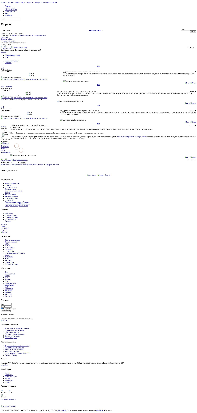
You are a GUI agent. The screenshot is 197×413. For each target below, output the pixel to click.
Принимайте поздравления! (14, 334)
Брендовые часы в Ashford (14, 349)
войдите (13, 35)
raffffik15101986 (6, 87)
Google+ (4, 230)
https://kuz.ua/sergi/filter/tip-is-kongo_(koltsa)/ (132, 137)
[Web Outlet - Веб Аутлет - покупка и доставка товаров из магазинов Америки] (29, 2)
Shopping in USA (7, 39)
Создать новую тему (12, 55)
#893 (98, 85)
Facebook (4, 224)
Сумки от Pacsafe (11, 355)
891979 (3, 126)
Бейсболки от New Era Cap (14, 348)
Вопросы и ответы (11, 217)
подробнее (4, 365)
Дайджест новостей (12, 332)
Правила (99, 30)
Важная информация (12, 336)
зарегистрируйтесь (26, 35)
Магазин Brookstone (12, 351)
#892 (98, 66)
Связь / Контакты (11, 215)
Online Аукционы (11, 338)
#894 (98, 105)
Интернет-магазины (8, 41)
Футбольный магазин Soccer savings (17, 346)
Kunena (12, 165)
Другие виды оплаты (8, 399)
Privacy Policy (62, 410)
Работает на (5, 165)
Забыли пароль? (40, 35)
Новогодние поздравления (14, 330)
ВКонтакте (4, 228)
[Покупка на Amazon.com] (104, 175)
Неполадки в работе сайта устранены (18, 328)
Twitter (3, 226)
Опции (3, 52)
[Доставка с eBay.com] (92, 175)
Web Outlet (99, 410)
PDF (6, 57)
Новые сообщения (11, 61)
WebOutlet (4, 37)
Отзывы (8, 221)
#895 (98, 124)
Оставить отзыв (10, 219)
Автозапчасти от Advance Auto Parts (17, 353)
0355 (2, 68)
